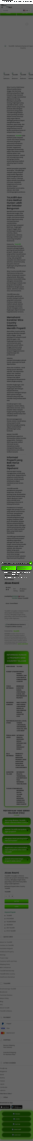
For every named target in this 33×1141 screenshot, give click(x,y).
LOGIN (24, 568)
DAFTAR (8, 568)
